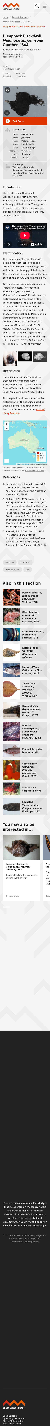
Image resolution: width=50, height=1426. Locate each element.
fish (27, 569)
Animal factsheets (11, 21)
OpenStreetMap (25, 464)
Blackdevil (25, 562)
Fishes (27, 21)
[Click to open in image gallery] (10, 358)
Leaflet (18, 464)
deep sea (9, 562)
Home (5, 17)
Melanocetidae (12, 569)
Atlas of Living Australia (34, 470)
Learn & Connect (20, 17)
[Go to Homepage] (25, 1404)
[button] (6, 424)
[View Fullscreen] (6, 461)
